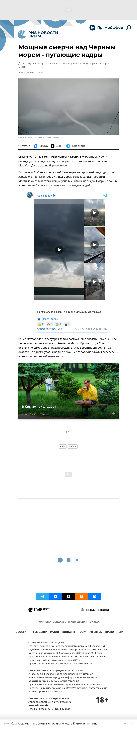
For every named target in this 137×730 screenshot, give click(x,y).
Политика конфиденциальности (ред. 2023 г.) (54, 660)
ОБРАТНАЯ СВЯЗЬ (91, 632)
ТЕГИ (120, 632)
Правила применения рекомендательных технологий (60, 664)
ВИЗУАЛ (95, 622)
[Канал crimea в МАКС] (94, 596)
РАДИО (54, 632)
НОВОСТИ (20, 632)
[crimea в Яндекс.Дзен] (68, 596)
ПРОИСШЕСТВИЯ (78, 622)
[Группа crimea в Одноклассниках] (81, 596)
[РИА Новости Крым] (38, 34)
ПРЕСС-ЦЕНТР (38, 632)
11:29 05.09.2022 (26, 72)
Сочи (62, 446)
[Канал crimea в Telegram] (42, 596)
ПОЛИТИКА (44, 622)
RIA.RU (109, 632)
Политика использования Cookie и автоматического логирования (67, 657)
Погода (72, 446)
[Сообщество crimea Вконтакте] (55, 596)
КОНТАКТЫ (69, 632)
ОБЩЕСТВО (59, 622)
